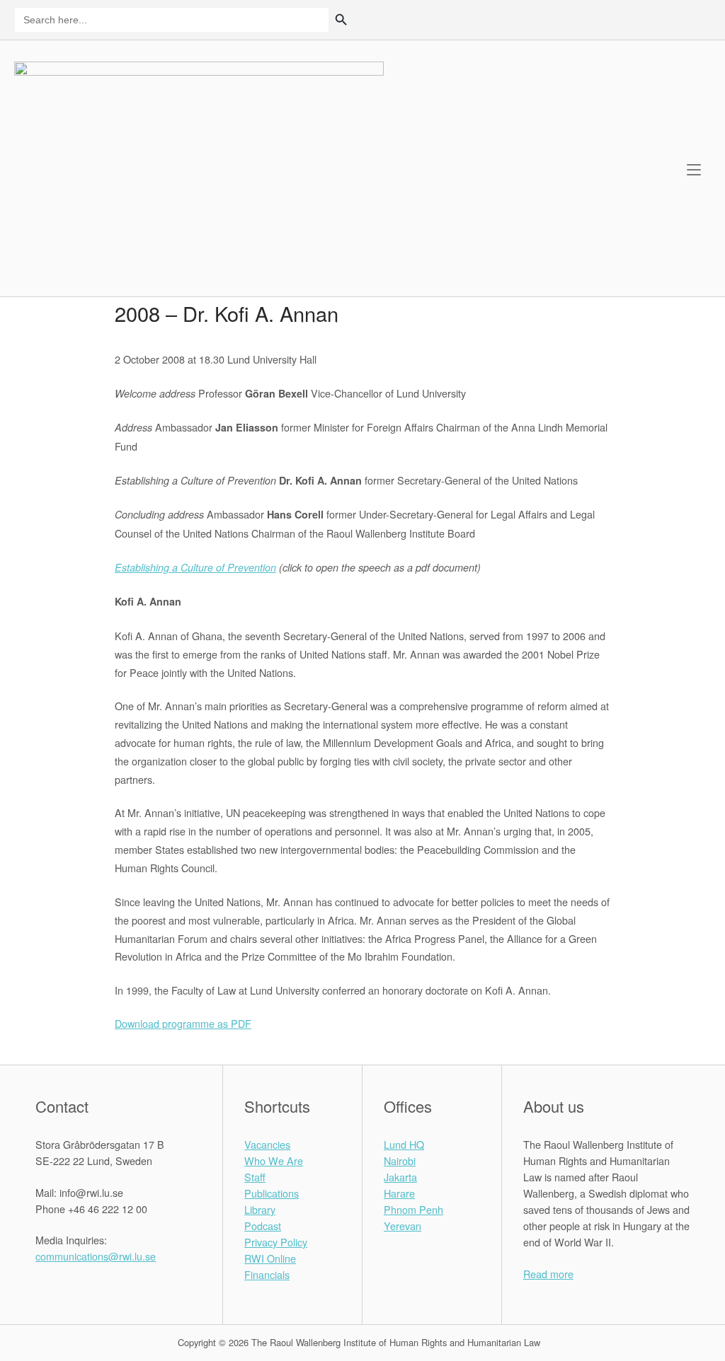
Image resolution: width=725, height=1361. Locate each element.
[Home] (199, 166)
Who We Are (273, 1160)
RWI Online (270, 1258)
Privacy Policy (275, 1241)
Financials (267, 1274)
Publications (271, 1193)
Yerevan (402, 1225)
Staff (255, 1176)
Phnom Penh (413, 1209)
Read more (548, 1273)
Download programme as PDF (183, 1023)
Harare (399, 1193)
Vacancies (267, 1144)
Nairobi (400, 1160)
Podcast (262, 1225)
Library (259, 1209)
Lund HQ (404, 1144)
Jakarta (400, 1176)
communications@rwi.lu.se (95, 1256)
